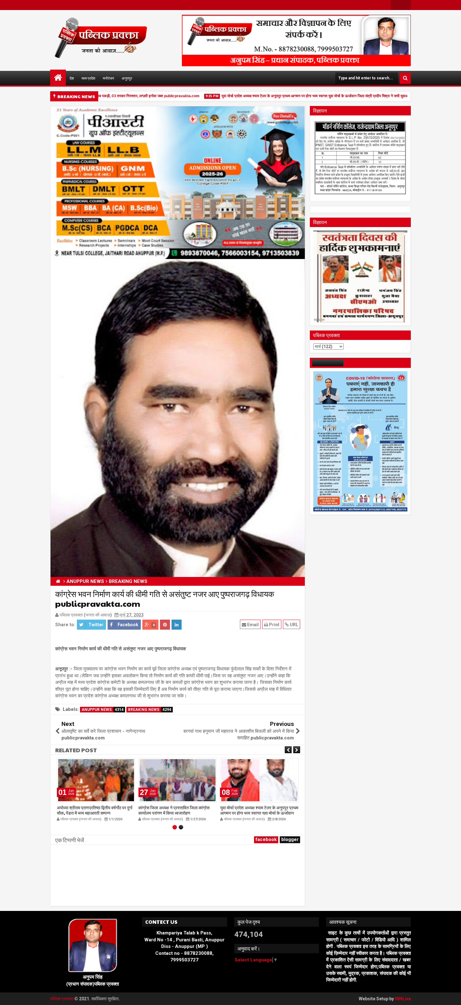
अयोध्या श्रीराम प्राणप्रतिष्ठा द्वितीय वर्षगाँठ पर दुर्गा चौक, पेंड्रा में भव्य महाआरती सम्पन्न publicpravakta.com (94, 812)
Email (252, 624)
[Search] (405, 78)
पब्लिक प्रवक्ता (62, 998)
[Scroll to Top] (451, 995)
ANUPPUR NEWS (103, 709)
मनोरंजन (108, 78)
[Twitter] (406, 5)
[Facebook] (396, 5)
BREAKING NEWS (149, 709)
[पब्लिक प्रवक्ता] (58, 77)
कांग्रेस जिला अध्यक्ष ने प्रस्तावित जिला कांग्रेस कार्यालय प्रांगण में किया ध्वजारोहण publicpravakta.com (173, 812)
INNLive (403, 998)
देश (72, 78)
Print (273, 624)
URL (293, 624)
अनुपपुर (127, 78)
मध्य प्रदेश (88, 78)
